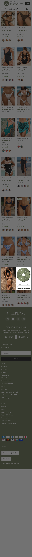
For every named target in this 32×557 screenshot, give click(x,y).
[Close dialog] (30, 267)
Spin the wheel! (23, 288)
